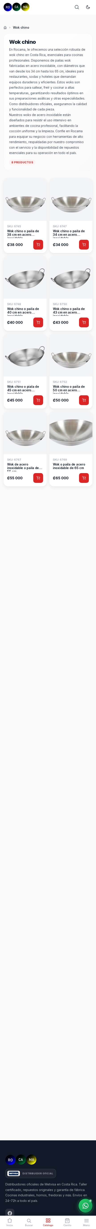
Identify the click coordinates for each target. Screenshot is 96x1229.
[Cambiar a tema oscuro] (87, 7)
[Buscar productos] (77, 7)
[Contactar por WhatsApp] (85, 1206)
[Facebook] (9, 1213)
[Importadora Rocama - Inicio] (16, 7)
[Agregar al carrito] (38, 245)
